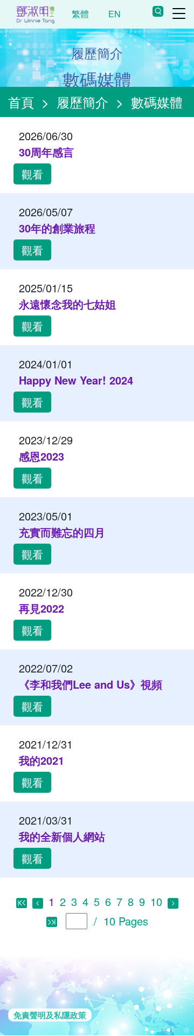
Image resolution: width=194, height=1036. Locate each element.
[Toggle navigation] (179, 13)
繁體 (80, 14)
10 (156, 901)
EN (114, 14)
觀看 (32, 174)
